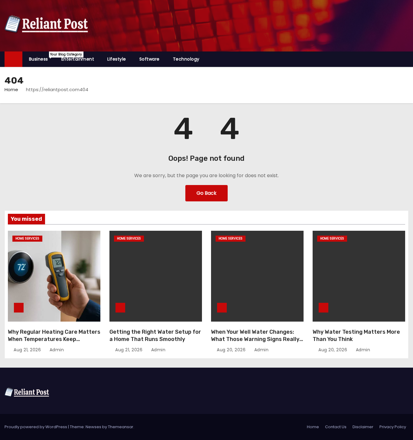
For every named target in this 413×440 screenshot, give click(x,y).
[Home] (13, 59)
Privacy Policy (392, 427)
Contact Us (335, 427)
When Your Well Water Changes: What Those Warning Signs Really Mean (255, 339)
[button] (406, 58)
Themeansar (120, 427)
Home (11, 89)
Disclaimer (363, 427)
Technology (186, 59)
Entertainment (77, 59)
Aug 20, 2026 (232, 350)
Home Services (27, 238)
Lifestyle (116, 59)
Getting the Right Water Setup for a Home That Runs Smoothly (155, 335)
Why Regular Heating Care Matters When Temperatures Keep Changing (54, 339)
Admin (56, 350)
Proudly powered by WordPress (36, 427)
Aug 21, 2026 (28, 350)
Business (42, 57)
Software (149, 59)
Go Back (206, 193)
